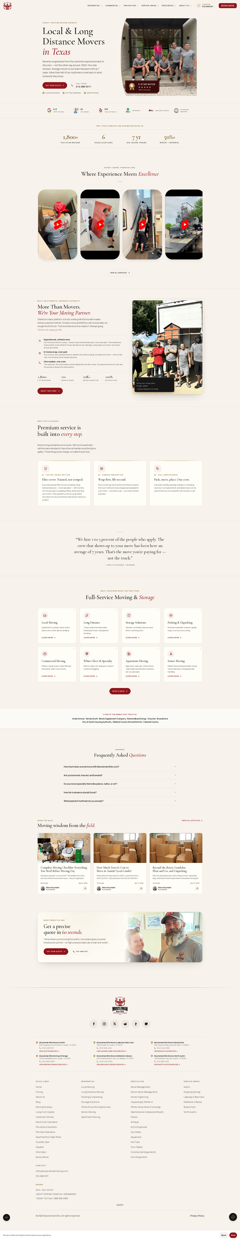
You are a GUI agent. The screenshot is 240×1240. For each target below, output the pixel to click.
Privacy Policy (197, 1215)
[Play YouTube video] (57, 224)
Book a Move (118, 691)
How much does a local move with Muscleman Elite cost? (91, 766)
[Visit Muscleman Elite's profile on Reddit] (125, 1024)
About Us (184, 5)
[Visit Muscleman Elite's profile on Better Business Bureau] (136, 1024)
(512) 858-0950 (48, 1061)
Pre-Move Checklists (46, 1127)
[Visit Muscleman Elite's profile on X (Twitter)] (114, 1024)
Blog (38, 1102)
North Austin (190, 1112)
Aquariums (136, 1137)
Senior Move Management (144, 1092)
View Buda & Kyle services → (166, 1051)
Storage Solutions (90, 1102)
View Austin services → (49, 1051)
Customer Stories (45, 1117)
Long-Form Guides (45, 1112)
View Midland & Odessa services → (111, 1065)
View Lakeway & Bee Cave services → (111, 1051)
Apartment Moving (90, 1117)
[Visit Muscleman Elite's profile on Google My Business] (146, 1024)
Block (223, 1235)
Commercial (112, 5)
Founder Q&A (42, 1142)
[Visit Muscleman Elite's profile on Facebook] (94, 1024)
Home (39, 1087)
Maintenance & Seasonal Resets (147, 1112)
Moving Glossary (44, 1107)
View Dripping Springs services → (53, 1065)
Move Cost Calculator (47, 1122)
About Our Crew (49, 391)
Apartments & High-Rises (48, 1137)
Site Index (41, 1152)
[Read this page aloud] (6, 1217)
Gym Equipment (139, 1157)
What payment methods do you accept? (84, 801)
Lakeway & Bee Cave (194, 1097)
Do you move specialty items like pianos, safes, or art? (90, 783)
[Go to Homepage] (7, 6)
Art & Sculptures (139, 1127)
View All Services (118, 273)
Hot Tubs (135, 1142)
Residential (94, 5)
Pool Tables (137, 1147)
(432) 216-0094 (105, 1061)
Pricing (39, 1092)
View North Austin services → (167, 1065)
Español (40, 1147)
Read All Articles (191, 820)
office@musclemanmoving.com (52, 1171)
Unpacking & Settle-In (142, 1102)
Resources (168, 5)
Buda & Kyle (189, 1107)
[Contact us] (233, 1217)
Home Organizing (139, 1097)
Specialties (130, 5)
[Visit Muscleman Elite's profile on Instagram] (104, 1024)
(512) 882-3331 (163, 1061)
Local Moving (87, 1087)
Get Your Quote (53, 85)
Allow (233, 1235)
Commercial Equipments (143, 1152)
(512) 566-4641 (105, 1048)
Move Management (140, 1087)
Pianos (134, 1117)
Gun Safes (136, 1132)
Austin (187, 1087)
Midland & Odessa (193, 1102)
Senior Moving (88, 1112)
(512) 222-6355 (163, 1048)
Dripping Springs (192, 1092)
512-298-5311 (82, 951)
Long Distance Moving (92, 1092)
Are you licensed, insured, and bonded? (83, 775)
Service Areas (149, 5)
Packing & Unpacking (91, 1097)
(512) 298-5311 (48, 1048)
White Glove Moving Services (96, 1107)
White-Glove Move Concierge (146, 1107)
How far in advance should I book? (80, 792)
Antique (135, 1122)
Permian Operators (45, 1132)
